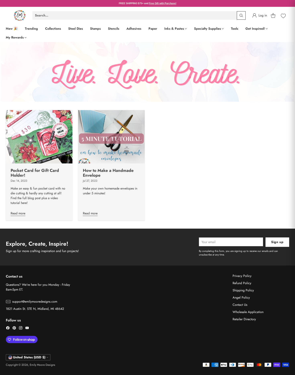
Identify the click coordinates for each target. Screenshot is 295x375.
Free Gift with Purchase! (162, 3)
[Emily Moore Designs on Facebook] (7, 328)
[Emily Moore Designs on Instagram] (20, 328)
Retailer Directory (244, 319)
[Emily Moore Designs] (20, 15)
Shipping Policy (243, 290)
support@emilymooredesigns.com (34, 301)
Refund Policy (242, 283)
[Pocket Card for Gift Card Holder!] (39, 136)
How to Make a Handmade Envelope (108, 172)
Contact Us (240, 304)
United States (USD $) (29, 357)
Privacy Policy (242, 276)
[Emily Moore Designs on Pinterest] (14, 328)
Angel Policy (241, 297)
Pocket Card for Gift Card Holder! (35, 172)
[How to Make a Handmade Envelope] (111, 136)
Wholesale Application (248, 312)
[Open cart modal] (273, 15)
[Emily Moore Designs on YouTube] (27, 328)
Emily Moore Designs (42, 365)
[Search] (241, 15)
